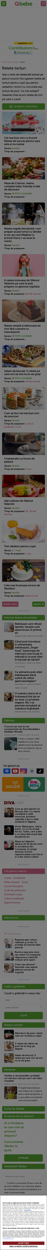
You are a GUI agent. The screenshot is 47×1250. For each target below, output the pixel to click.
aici (12, 1219)
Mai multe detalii (27, 1210)
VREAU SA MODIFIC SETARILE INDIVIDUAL (23, 1246)
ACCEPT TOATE (23, 1243)
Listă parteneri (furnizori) (8, 1238)
